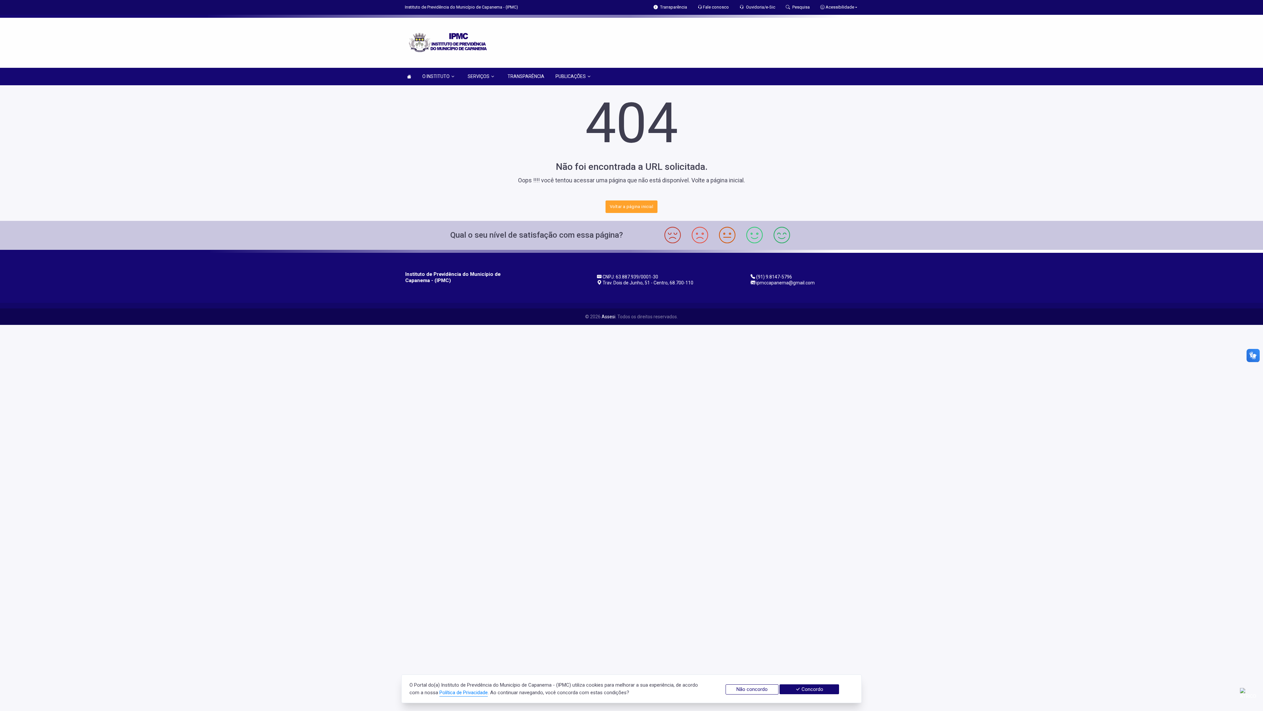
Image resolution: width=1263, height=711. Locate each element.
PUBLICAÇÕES (571, 76)
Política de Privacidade (463, 693)
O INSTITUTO (436, 76)
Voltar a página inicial (631, 206)
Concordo (811, 689)
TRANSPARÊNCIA (526, 76)
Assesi (608, 316)
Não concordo (752, 689)
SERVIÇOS (478, 76)
